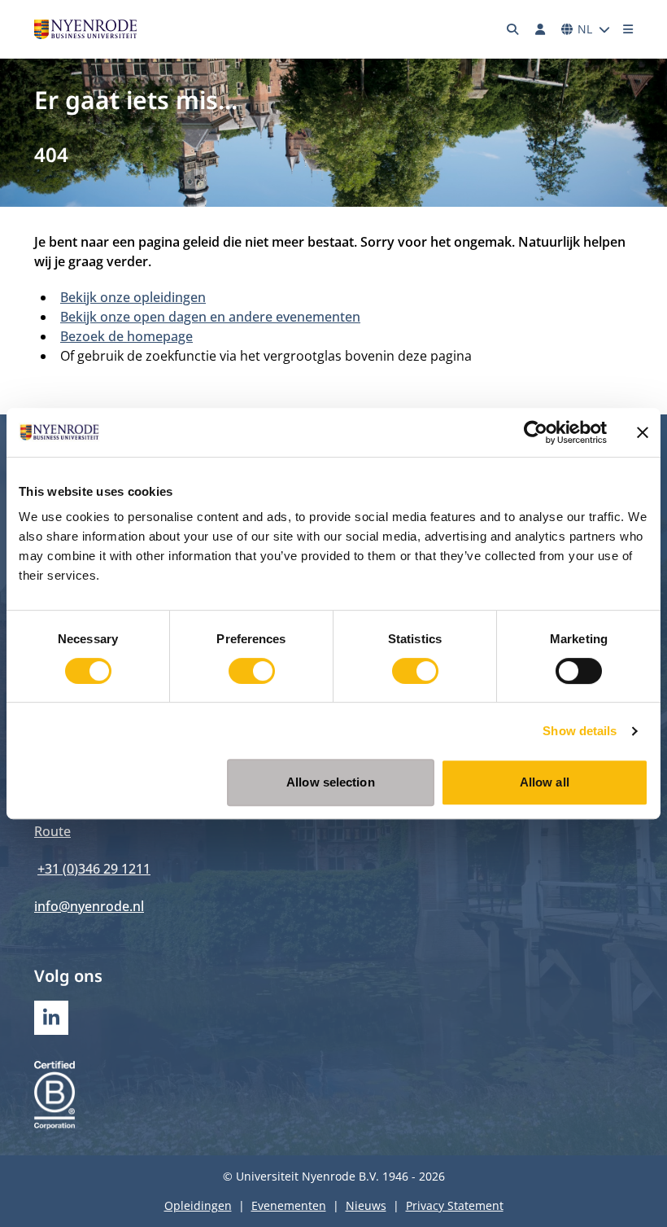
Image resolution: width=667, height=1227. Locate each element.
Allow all (544, 782)
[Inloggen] (540, 29)
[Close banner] (642, 432)
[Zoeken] (513, 29)
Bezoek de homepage (126, 336)
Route (52, 831)
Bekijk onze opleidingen (133, 297)
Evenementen (288, 1205)
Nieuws (366, 1205)
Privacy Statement (455, 1205)
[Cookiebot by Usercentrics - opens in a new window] (535, 432)
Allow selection (330, 782)
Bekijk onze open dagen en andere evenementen (210, 317)
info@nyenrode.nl (89, 906)
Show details (580, 731)
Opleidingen (198, 1205)
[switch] (252, 671)
